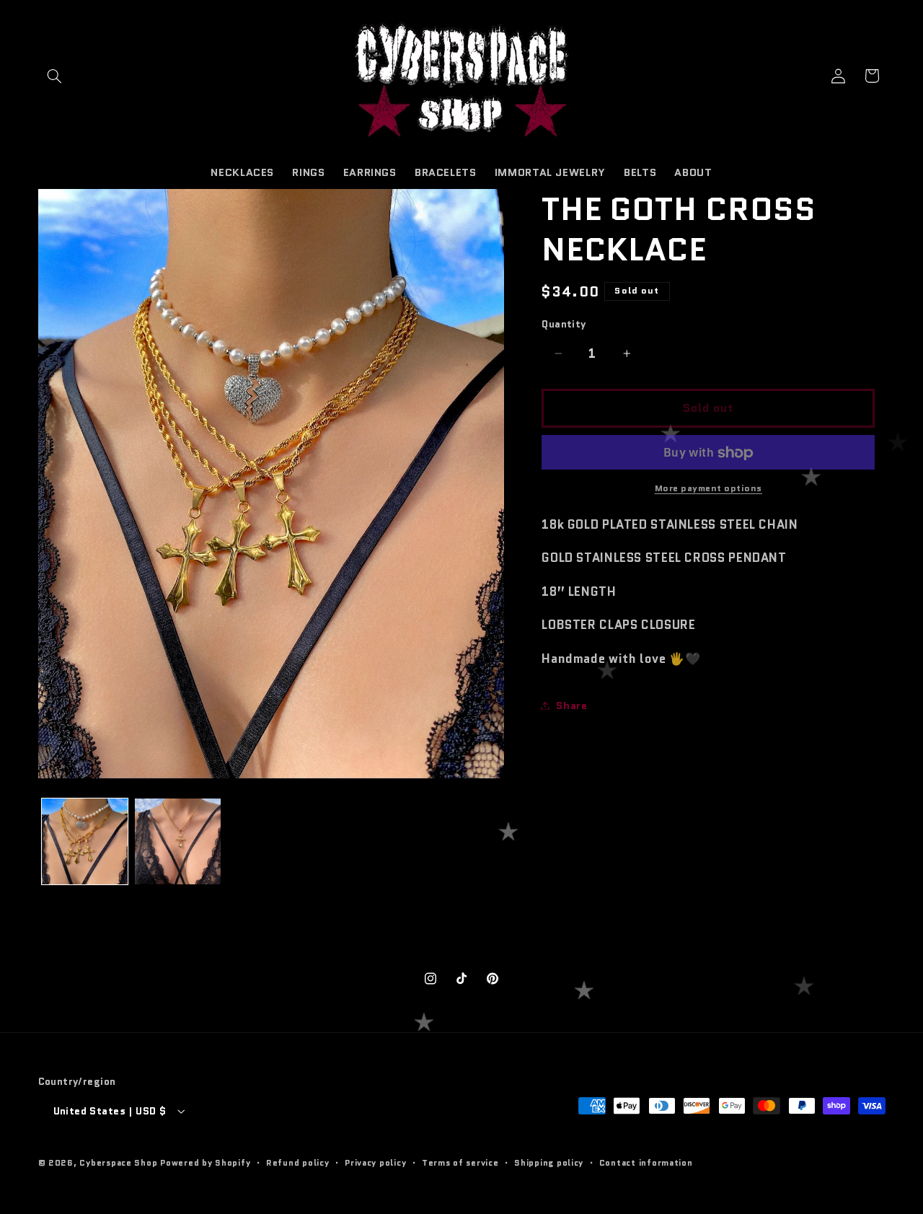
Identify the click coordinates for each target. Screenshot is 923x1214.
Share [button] (571, 705)
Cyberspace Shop (118, 1163)
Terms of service (460, 1163)
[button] (54, 75)
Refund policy (298, 1163)
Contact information (646, 1163)
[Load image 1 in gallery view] (85, 841)
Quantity (564, 324)
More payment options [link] (709, 488)
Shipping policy (548, 1163)
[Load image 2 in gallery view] (178, 841)
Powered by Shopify (205, 1163)
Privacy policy (375, 1163)
